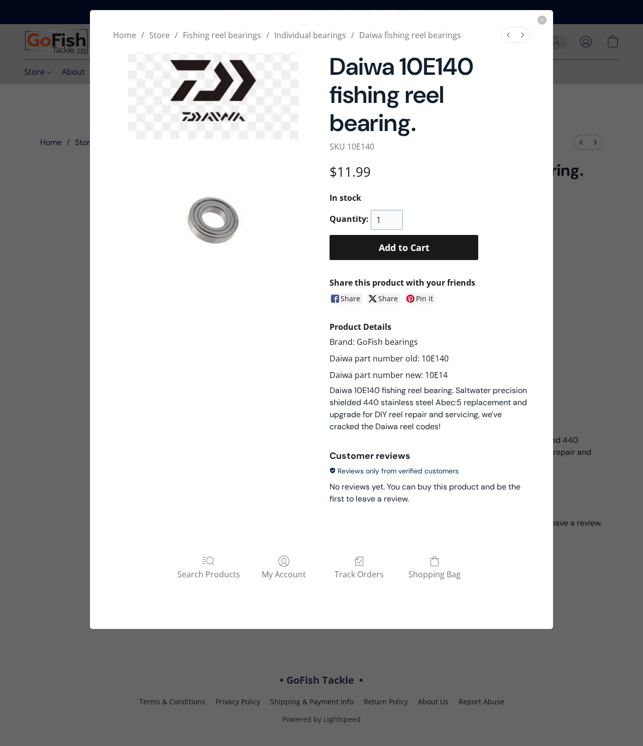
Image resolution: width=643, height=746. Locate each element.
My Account (284, 574)
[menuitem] (508, 35)
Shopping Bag (434, 574)
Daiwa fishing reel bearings (410, 35)
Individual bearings (310, 35)
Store (159, 35)
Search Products (208, 574)
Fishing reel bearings (222, 35)
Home (124, 35)
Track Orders (359, 574)
